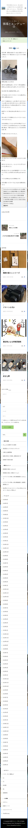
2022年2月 (5, 671)
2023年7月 (5, 607)
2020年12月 (5, 723)
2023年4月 (5, 619)
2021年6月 (5, 701)
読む (22, 277)
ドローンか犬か (9, 307)
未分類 (4, 785)
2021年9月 (5, 690)
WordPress (18, 825)
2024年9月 (5, 555)
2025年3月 (5, 533)
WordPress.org (6, 813)
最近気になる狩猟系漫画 (12, 342)
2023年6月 (5, 611)
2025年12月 (5, 518)
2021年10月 (5, 686)
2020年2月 (5, 761)
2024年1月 (5, 585)
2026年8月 (5, 499)
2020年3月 (5, 757)
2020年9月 (5, 734)
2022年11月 (5, 637)
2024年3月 (5, 578)
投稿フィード (6, 805)
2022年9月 (5, 645)
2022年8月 (5, 649)
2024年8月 (5, 559)
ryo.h (17, 48)
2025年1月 (5, 540)
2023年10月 (5, 596)
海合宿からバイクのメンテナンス (11, 448)
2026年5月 (5, 503)
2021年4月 (5, 708)
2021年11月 (5, 682)
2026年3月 (5, 510)
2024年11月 (5, 548)
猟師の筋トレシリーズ (11, 273)
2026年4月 (5, 507)
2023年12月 (5, 589)
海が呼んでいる (7, 488)
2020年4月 (5, 753)
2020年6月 (5, 746)
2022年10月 (5, 641)
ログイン (5, 802)
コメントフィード (7, 809)
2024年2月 (5, 581)
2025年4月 (5, 529)
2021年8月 (5, 693)
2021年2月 (5, 716)
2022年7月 (5, 652)
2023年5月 (5, 615)
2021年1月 (5, 719)
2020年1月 (5, 764)
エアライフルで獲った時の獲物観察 (11, 476)
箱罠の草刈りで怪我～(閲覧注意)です (12, 456)
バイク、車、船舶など (12, 21)
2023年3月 (5, 622)
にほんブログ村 (5, 211)
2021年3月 (5, 712)
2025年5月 (5, 525)
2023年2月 (5, 626)
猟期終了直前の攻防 (8, 459)
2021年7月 (5, 697)
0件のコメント (20, 32)
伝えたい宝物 (13, 3)
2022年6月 (5, 656)
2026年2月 (5, 514)
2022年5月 (5, 660)
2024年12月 (5, 544)
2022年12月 (5, 634)
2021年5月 (5, 705)
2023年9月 (5, 600)
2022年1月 (5, 675)
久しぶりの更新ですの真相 (9, 444)
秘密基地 (5, 792)
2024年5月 (5, 570)
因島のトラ (14, 472)
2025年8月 (5, 522)
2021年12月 (5, 678)
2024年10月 (5, 551)
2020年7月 (5, 742)
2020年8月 (5, 738)
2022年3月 (5, 667)
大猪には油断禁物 (7, 452)
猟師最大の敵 (6, 469)
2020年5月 (5, 749)
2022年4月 (5, 663)
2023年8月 (5, 604)
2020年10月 (5, 731)
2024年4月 (5, 574)
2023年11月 (5, 593)
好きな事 (6, 376)
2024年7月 (5, 563)
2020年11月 (5, 727)
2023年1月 (5, 630)
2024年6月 (5, 566)
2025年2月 (5, 537)
